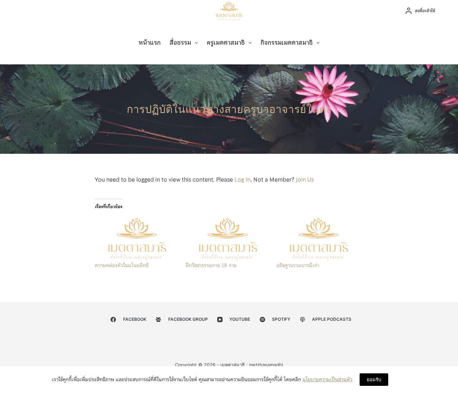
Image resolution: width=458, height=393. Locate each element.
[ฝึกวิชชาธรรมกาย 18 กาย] (227, 238)
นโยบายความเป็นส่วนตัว (327, 379)
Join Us (305, 179)
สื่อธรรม (180, 42)
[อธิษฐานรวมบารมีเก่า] (318, 238)
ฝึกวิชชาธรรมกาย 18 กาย (211, 265)
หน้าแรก (149, 42)
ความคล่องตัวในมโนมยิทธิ (121, 265)
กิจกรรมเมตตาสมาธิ (286, 42)
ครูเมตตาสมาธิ (226, 42)
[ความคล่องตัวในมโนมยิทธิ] (137, 238)
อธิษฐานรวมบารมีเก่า (298, 265)
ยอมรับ (374, 379)
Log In (242, 179)
